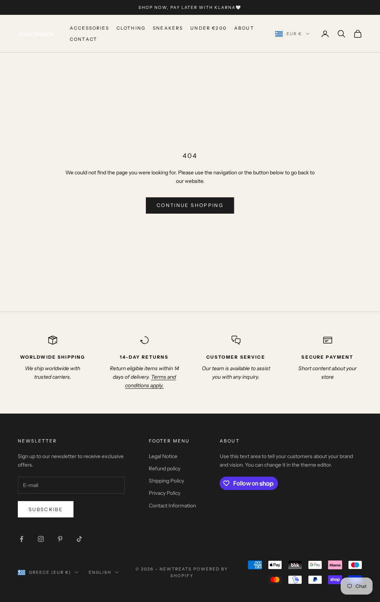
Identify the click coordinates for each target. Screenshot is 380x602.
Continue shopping (190, 205)
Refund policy (164, 468)
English (100, 572)
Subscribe (46, 509)
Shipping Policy (166, 480)
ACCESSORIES (89, 28)
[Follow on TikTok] (79, 539)
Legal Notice (163, 456)
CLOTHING (131, 28)
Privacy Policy (164, 493)
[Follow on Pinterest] (60, 539)
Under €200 (208, 28)
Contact (83, 39)
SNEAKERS (168, 28)
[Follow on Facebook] (21, 539)
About (244, 28)
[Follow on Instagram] (41, 539)
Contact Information (172, 505)
